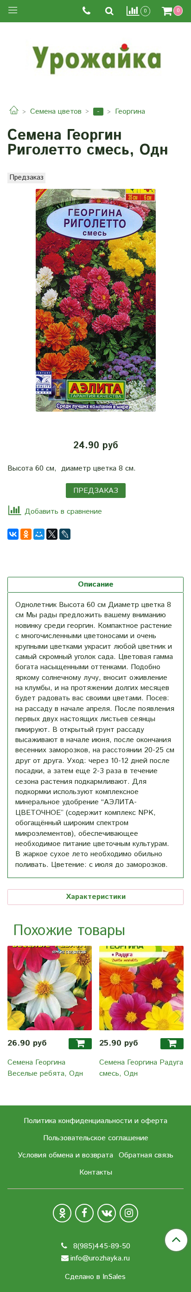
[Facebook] (84, 1213)
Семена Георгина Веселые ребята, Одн (45, 1068)
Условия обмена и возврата (65, 1155)
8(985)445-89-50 (100, 1246)
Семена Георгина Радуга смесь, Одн (141, 1068)
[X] (51, 534)
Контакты (95, 1172)
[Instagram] (129, 1213)
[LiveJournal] (64, 534)
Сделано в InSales (95, 1277)
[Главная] (14, 111)
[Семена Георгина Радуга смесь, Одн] (141, 988)
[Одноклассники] (26, 534)
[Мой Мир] (39, 534)
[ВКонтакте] (13, 534)
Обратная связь (146, 1155)
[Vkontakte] (106, 1213)
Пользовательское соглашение (95, 1138)
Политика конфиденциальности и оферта (95, 1121)
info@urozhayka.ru (100, 1258)
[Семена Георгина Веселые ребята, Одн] (49, 988)
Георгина (130, 111)
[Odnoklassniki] (62, 1213)
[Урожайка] (95, 57)
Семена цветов (56, 111)
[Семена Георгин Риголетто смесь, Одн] (95, 300)
